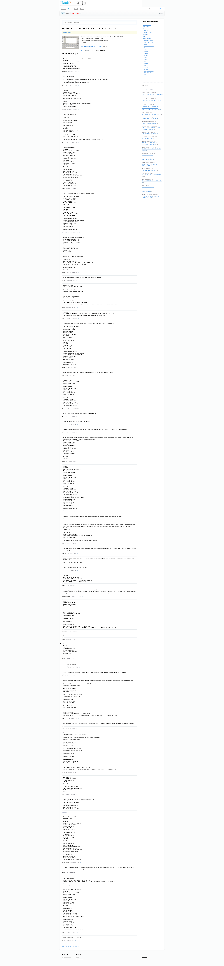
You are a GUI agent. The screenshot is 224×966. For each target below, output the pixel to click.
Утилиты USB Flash (148, 42)
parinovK (64, 812)
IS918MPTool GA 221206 (148, 187)
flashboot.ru (144, 957)
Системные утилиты (148, 40)
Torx (82, 50)
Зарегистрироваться (153, 8)
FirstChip (146, 51)
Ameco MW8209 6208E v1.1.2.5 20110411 (152, 100)
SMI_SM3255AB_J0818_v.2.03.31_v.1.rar (92, 46)
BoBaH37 (64, 232)
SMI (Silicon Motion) (149, 71)
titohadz (143, 147)
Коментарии (145, 89)
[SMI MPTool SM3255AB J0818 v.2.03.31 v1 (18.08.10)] (70, 36)
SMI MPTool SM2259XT (147, 155)
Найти (161, 13)
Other (145, 59)
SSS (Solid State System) (150, 73)
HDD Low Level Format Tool (148, 170)
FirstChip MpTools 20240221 (149, 123)
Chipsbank (146, 48)
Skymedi (146, 69)
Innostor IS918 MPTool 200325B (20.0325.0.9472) (150, 164)
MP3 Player (145, 34)
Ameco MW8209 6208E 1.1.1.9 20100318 (152, 181)
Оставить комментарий (71, 946)
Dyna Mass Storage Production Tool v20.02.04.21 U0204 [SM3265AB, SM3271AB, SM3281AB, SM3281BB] (151, 108)
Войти (161, 8)
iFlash (76, 9)
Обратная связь (79, 959)
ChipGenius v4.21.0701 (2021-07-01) (151, 114)
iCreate (146, 53)
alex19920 (144, 126)
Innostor (146, 55)
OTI (145, 61)
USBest (146, 74)
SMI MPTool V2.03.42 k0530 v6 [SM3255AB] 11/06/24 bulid (149, 143)
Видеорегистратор (147, 38)
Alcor (145, 44)
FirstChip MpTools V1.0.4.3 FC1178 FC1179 (152, 94)
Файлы (70, 9)
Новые (67, 13)
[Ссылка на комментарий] (78, 71)
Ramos (146, 67)
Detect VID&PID (146, 27)
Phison (146, 63)
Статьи (63, 9)
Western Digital (148, 32)
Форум (82, 9)
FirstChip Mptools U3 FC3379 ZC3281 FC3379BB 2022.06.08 (151, 128)
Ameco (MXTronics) (149, 46)
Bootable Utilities (147, 25)
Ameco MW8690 (146, 191)
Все (63, 13)
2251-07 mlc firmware (147, 159)
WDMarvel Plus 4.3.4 (147, 138)
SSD (144, 36)
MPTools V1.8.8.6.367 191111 (149, 118)
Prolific (146, 65)
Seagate (146, 30)
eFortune (146, 49)
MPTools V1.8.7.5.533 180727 (149, 133)
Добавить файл (75, 13)
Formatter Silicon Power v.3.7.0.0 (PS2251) (152, 174)
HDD (144, 28)
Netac (145, 57)
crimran (143, 98)
